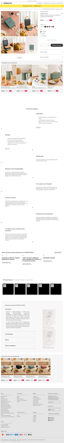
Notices (7, 339)
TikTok (34, 421)
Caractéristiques (9, 334)
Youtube (34, 420)
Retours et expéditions (10, 345)
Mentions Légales (13, 439)
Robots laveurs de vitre (5, 404)
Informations (8, 309)
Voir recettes (57, 252)
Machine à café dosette (5, 411)
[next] (62, 62)
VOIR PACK (38, 127)
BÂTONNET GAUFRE (49, 258)
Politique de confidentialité (22, 439)
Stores (2, 421)
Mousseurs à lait (4, 396)
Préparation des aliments (28, 9)
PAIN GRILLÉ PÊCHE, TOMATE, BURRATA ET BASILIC (11, 258)
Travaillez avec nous (21, 412)
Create (2, 393)
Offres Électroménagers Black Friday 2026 (7, 414)
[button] (8, 289)
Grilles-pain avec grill (38, 9)
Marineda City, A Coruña (5, 427)
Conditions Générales (5, 439)
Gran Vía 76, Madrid (4, 424)
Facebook (34, 415)
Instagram (35, 416)
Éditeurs (34, 393)
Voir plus (19, 57)
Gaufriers (2, 397)
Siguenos (35, 412)
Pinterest (34, 417)
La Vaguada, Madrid (4, 425)
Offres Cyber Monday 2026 (5, 415)
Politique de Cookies (41, 439)
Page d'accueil (4, 9)
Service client (19, 393)
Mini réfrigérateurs (4, 402)
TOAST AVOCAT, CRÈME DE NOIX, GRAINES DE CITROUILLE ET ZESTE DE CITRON (31, 259)
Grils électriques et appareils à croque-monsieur (52, 9)
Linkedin (34, 419)
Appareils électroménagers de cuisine (15, 9)
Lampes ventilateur (4, 409)
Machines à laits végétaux (5, 405)
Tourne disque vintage (5, 410)
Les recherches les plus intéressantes (7, 416)
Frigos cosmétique (4, 400)
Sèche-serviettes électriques (6, 406)
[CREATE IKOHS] (7, 3)
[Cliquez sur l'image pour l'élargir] (49, 318)
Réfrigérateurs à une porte (5, 401)
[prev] (60, 62)
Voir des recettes (6, 262)
